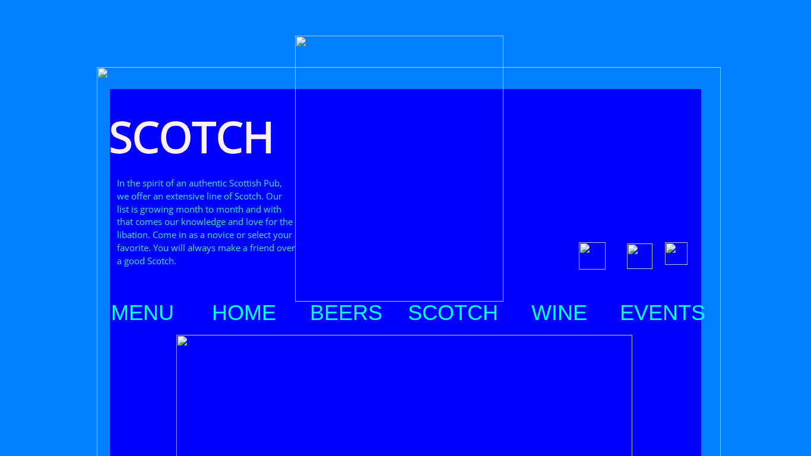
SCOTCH (453, 313)
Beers (346, 313)
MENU (142, 313)
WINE (559, 313)
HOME (244, 313)
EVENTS (662, 313)
